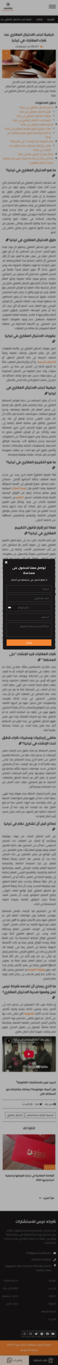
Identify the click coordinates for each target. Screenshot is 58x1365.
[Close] (6, 562)
